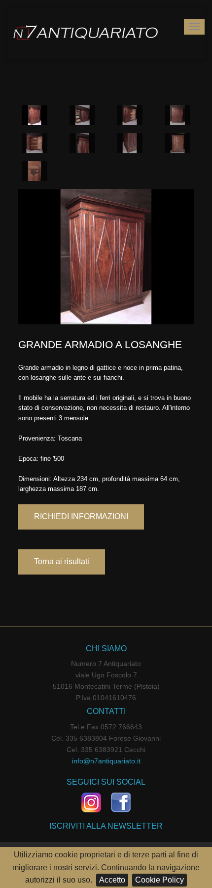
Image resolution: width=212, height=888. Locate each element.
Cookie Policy (159, 880)
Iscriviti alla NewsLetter (106, 826)
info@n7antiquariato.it (106, 761)
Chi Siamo (106, 648)
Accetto (112, 880)
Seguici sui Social (106, 782)
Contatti (106, 711)
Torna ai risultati (61, 561)
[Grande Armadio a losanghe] (106, 256)
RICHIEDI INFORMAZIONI (81, 516)
